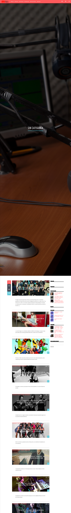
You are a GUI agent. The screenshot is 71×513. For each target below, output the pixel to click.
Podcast (39, 1)
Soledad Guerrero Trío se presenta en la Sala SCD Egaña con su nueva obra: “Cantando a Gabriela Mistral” (31, 403)
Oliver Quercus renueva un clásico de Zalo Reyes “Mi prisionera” (58, 294)
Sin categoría (14, 313)
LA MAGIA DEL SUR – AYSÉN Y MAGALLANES (58, 313)
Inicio (13, 1)
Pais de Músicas (33, 1)
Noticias (17, 1)
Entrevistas (27, 1)
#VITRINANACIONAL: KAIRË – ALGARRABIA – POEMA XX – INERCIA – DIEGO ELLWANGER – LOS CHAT (59, 332)
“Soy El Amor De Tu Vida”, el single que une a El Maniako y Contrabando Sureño (58, 298)
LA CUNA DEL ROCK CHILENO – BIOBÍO (58, 320)
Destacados (14, 340)
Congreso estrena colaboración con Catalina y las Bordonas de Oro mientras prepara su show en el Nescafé (59, 302)
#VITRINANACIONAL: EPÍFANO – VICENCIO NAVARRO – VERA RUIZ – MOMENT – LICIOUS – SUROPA (59, 328)
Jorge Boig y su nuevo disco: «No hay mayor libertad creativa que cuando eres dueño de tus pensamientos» (58, 336)
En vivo (19, 395)
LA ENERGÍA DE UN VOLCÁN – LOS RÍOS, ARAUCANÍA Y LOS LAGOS (58, 316)
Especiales (21, 1)
